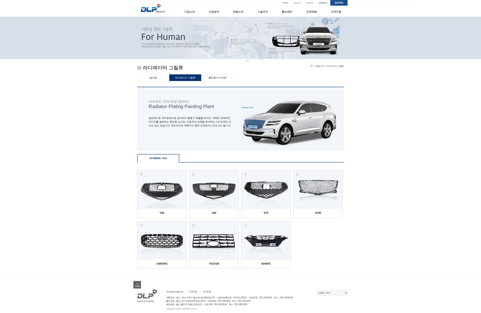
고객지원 (336, 11)
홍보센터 (287, 11)
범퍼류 (153, 77)
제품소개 (238, 11)
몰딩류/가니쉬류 (217, 77)
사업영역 (214, 11)
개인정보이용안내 (174, 291)
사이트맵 (206, 291)
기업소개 (189, 11)
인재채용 (311, 11)
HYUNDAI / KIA (158, 158)
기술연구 (262, 11)
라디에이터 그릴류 (185, 77)
